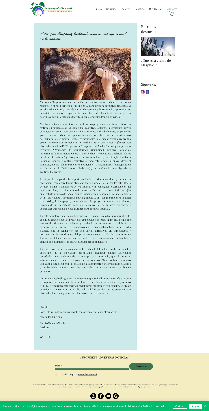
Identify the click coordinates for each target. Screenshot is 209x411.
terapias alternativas (105, 311)
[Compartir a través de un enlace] (41, 337)
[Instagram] (93, 396)
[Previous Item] (146, 46)
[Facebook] (101, 396)
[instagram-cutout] (143, 92)
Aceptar (195, 406)
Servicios (44, 327)
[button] (111, 9)
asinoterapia (86, 311)
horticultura (46, 311)
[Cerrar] (205, 406)
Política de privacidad (153, 406)
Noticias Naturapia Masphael (53, 323)
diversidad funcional (51, 316)
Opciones (180, 406)
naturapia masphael (66, 311)
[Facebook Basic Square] (147, 92)
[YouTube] (108, 396)
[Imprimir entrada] (48, 337)
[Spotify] (116, 396)
